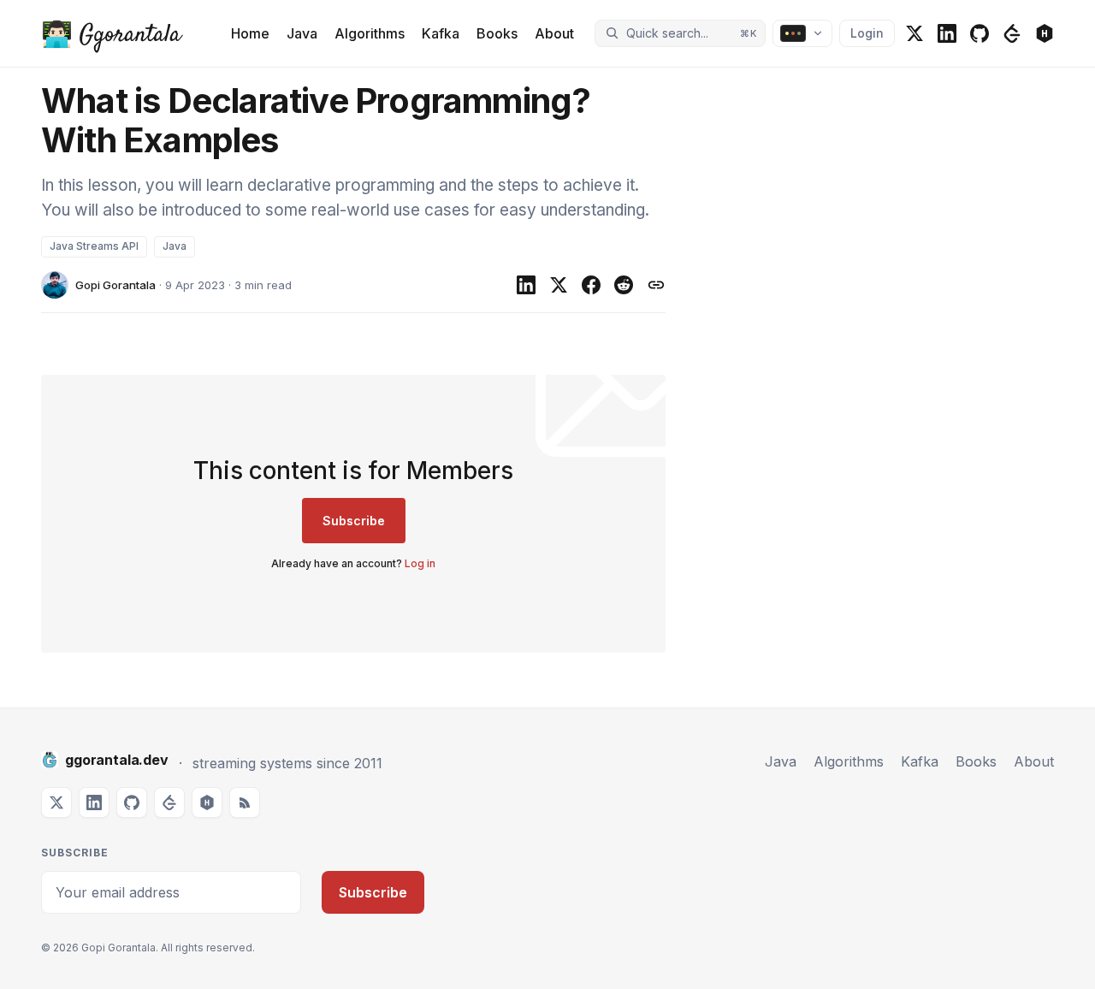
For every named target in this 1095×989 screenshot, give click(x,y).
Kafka (440, 33)
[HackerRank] (1044, 33)
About (554, 33)
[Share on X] (558, 284)
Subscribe (354, 520)
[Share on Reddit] (623, 284)
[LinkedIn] (947, 33)
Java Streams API (94, 246)
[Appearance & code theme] (802, 33)
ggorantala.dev (117, 759)
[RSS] (244, 802)
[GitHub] (979, 33)
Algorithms (369, 33)
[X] (914, 33)
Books (497, 33)
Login (867, 33)
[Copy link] (656, 284)
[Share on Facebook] (591, 284)
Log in (420, 563)
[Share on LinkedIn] (526, 284)
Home (250, 33)
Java (302, 33)
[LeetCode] (1012, 33)
